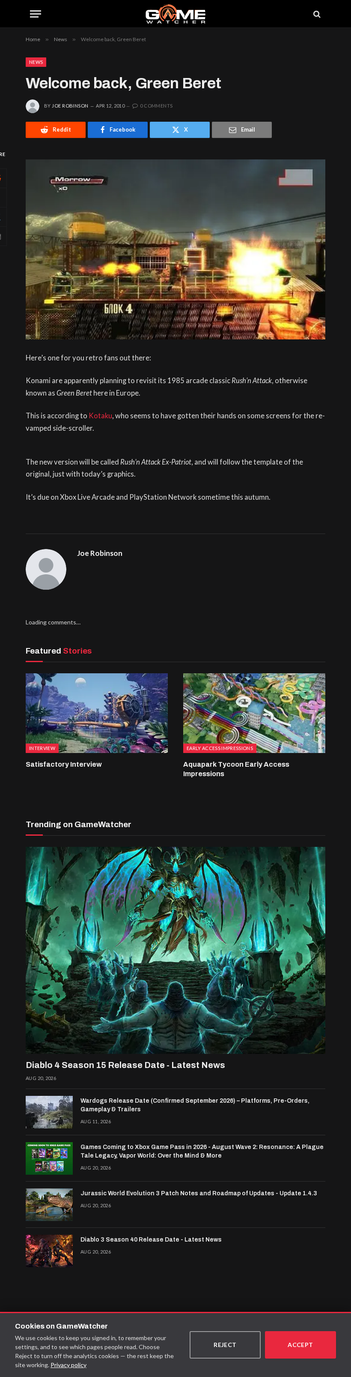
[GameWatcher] (175, 14)
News (36, 62)
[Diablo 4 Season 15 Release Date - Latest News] (175, 950)
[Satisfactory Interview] (97, 713)
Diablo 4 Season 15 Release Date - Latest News (125, 1065)
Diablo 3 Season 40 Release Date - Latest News (151, 1239)
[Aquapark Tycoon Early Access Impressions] (254, 713)
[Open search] (316, 14)
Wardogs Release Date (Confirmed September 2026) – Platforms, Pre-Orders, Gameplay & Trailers (194, 1105)
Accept (300, 1344)
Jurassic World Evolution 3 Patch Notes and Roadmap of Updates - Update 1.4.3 (198, 1193)
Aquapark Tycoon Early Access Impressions (236, 769)
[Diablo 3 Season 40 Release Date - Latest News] (49, 1251)
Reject (225, 1344)
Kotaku (100, 415)
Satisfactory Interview (64, 764)
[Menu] (35, 14)
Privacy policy (68, 1364)
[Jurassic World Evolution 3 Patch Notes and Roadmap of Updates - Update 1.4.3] (49, 1204)
